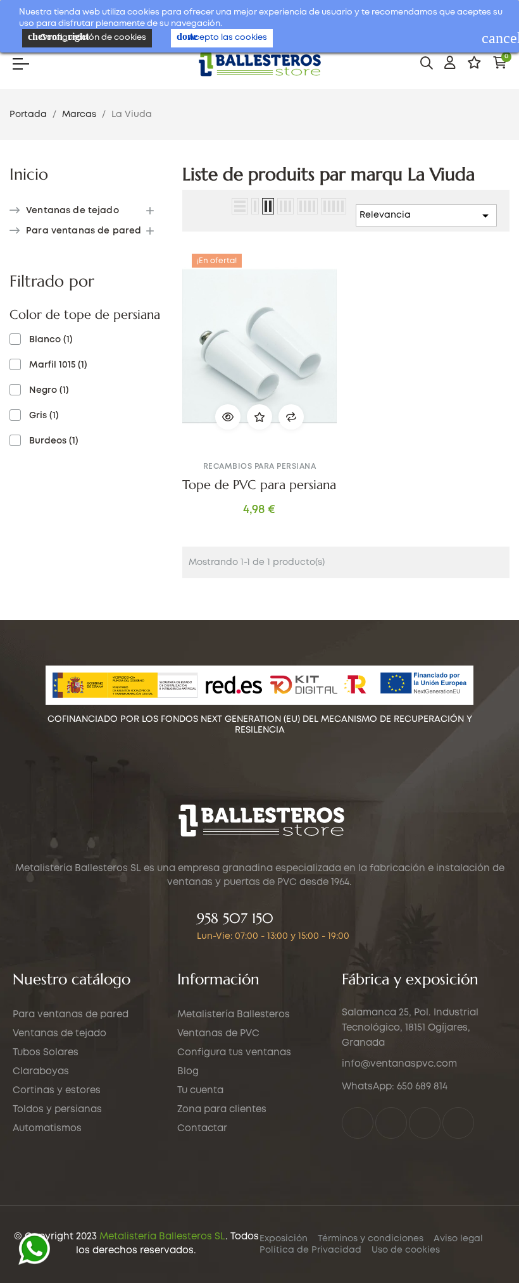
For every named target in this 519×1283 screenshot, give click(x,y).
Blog (188, 1071)
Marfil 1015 (58, 365)
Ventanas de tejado (72, 210)
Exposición (284, 1239)
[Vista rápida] (228, 417)
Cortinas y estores (57, 1090)
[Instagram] (425, 1123)
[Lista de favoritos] (474, 62)
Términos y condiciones (370, 1239)
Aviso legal (458, 1239)
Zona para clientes (221, 1109)
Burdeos (53, 441)
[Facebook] (357, 1123)
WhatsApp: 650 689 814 (394, 1086)
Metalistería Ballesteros (233, 1014)
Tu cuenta (200, 1090)
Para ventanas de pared (83, 231)
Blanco (51, 340)
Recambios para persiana (259, 466)
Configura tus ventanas (234, 1052)
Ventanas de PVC (218, 1033)
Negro (49, 390)
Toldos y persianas (57, 1109)
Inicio (28, 174)
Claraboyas (41, 1071)
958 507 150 (235, 918)
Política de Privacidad (310, 1250)
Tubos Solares (45, 1052)
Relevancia (426, 215)
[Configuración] (450, 62)
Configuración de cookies (87, 36)
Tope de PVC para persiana (259, 485)
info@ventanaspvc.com (399, 1064)
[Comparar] (291, 417)
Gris (44, 415)
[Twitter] (391, 1123)
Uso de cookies (406, 1250)
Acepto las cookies (222, 36)
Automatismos (47, 1128)
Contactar (202, 1128)
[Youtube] (458, 1123)
